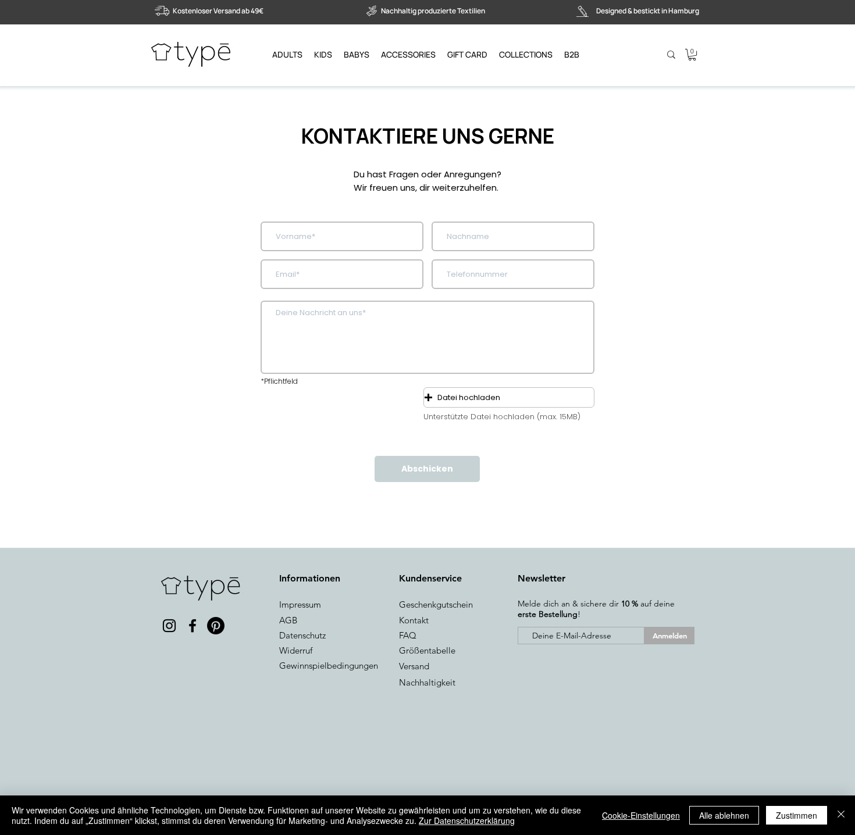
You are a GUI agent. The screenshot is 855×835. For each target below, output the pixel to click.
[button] (692, 54)
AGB (288, 620)
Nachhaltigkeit (427, 682)
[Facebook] (192, 625)
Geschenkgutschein (436, 604)
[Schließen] (841, 815)
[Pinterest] (216, 625)
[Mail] (185, 760)
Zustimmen (796, 815)
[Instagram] (169, 625)
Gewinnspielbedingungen (328, 665)
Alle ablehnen (724, 815)
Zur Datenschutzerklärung (467, 820)
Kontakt (414, 620)
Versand (414, 666)
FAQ (407, 635)
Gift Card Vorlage (173, 708)
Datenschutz (302, 635)
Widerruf (295, 650)
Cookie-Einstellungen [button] (641, 815)
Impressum (300, 604)
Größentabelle (427, 650)
